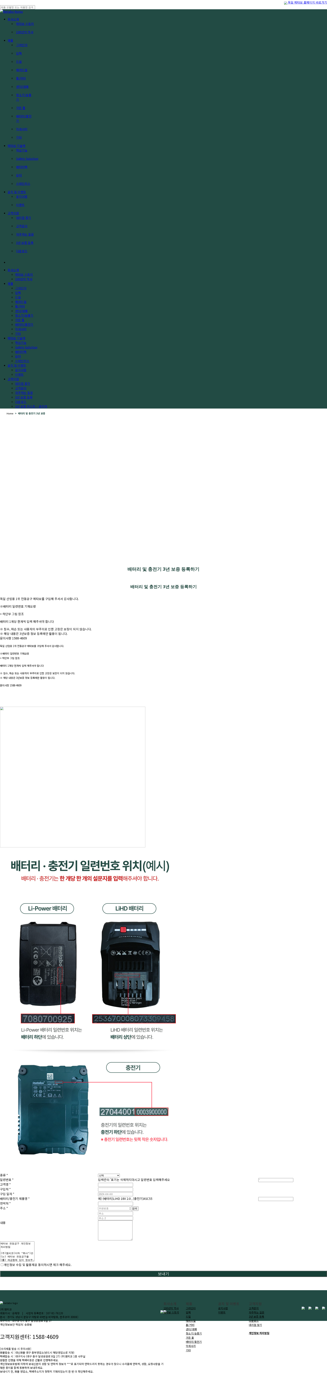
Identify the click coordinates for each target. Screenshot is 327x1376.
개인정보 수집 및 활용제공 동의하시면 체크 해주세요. (38, 1264)
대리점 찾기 (22, 383)
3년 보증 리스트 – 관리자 (31, 406)
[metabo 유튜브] (309, 1308)
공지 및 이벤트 (17, 365)
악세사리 (191, 1346)
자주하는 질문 (24, 392)
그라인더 (191, 1308)
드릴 (188, 1316)
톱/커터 (190, 1325)
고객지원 (13, 379)
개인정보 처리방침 (259, 1333)
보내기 (163, 1274)
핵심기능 (20, 342)
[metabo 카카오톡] (316, 1308)
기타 (188, 1350)
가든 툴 (190, 1337)
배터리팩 (20, 351)
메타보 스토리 (24, 274)
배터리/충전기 (194, 1342)
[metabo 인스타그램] (303, 1308)
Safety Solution (26, 347)
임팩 (188, 1312)
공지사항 (20, 370)
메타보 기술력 (16, 338)
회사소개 (13, 270)
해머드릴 (191, 1321)
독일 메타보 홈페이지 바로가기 (307, 2)
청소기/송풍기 (194, 1333)
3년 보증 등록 (24, 397)
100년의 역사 (23, 279)
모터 (18, 356)
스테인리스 (22, 361)
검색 (134, 1208)
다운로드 (20, 401)
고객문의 (20, 388)
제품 (10, 283)
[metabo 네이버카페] (323, 1308)
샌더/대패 (191, 1329)
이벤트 (19, 374)
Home (10, 413)
